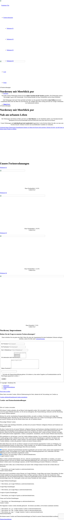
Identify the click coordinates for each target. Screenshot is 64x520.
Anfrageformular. (40, 339)
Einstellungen (13, 397)
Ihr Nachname (5, 347)
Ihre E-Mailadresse (6, 350)
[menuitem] (33, 385)
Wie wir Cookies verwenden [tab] (7, 407)
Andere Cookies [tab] (4, 503)
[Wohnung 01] (20, 354)
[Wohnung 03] (20, 357)
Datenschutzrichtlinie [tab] (5, 513)
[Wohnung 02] (20, 356)
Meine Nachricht (6, 368)
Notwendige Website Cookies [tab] (8, 422)
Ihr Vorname (5, 343)
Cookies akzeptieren (22, 397)
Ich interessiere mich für (7, 357)
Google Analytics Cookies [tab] (7, 456)
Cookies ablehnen (4, 397)
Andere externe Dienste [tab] (6, 470)
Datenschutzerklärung (6, 519)
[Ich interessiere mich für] (20, 353)
